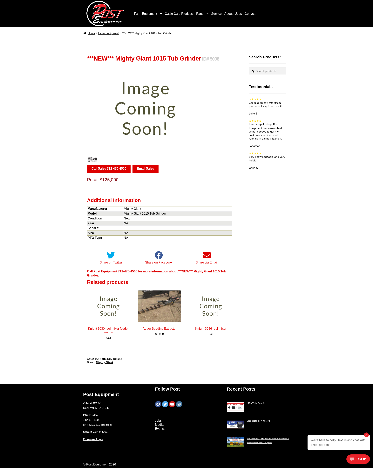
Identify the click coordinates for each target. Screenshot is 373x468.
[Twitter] (165, 404)
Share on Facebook (158, 262)
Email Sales (145, 168)
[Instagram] (179, 404)
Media (159, 424)
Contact (250, 13)
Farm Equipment (145, 13)
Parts (199, 13)
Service (216, 13)
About (228, 13)
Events (160, 428)
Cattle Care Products (179, 13)
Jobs (238, 13)
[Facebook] (158, 404)
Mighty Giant (104, 362)
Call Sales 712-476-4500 (109, 168)
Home (91, 33)
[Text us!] (358, 460)
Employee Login (93, 439)
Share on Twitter (111, 262)
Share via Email (207, 262)
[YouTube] (172, 404)
